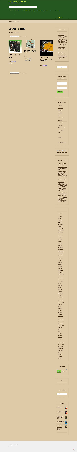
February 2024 (60, 270)
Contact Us (34, 14)
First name (59, 81)
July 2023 (59, 283)
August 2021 (60, 327)
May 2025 (59, 241)
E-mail (58, 86)
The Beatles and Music (62, 142)
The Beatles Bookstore (17, 2)
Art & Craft (60, 105)
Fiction (59, 115)
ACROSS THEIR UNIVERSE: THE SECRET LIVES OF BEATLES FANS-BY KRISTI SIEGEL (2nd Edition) (62, 167)
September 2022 (61, 302)
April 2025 (60, 243)
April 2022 (60, 312)
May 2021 (59, 333)
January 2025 (60, 249)
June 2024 (60, 262)
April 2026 (60, 220)
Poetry (59, 132)
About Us (28, 14)
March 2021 (60, 337)
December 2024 (61, 251)
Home (10, 21)
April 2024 (60, 266)
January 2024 (60, 272)
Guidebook (60, 120)
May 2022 (59, 310)
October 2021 (60, 323)
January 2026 (60, 226)
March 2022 (60, 314)
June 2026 (60, 216)
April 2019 (60, 358)
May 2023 (59, 287)
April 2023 (60, 289)
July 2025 (59, 237)
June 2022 (60, 308)
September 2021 (61, 325)
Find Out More (11, 63)
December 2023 (61, 274)
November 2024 (61, 253)
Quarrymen (60, 135)
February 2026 (60, 224)
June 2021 (60, 331)
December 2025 (61, 228)
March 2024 (60, 268)
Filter (59, 371)
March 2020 (60, 356)
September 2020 (61, 348)
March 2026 (60, 222)
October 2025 (60, 232)
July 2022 (59, 306)
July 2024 (59, 260)
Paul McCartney (61, 130)
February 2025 (60, 247)
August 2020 (60, 350)
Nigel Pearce (13, 61)
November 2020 (61, 344)
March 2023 (60, 291)
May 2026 (59, 218)
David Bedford (29, 58)
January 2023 (60, 295)
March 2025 (60, 245)
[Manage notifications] (74, 449)
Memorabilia (60, 125)
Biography (59, 110)
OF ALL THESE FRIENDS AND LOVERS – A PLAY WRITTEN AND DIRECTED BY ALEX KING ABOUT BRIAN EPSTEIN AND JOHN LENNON (62, 174)
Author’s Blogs (13, 14)
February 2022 (60, 316)
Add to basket (28, 60)
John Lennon (60, 122)
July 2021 (59, 329)
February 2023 (60, 293)
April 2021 (60, 335)
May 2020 (59, 354)
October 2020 (60, 346)
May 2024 (59, 264)
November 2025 (61, 230)
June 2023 (60, 285)
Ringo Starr (60, 137)
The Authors (20, 14)
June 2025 (60, 239)
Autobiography (60, 108)
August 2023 (60, 281)
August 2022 (60, 304)
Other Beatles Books (61, 127)
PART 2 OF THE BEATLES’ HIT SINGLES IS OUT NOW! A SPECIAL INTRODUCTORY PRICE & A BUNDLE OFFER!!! (62, 35)
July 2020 (59, 352)
